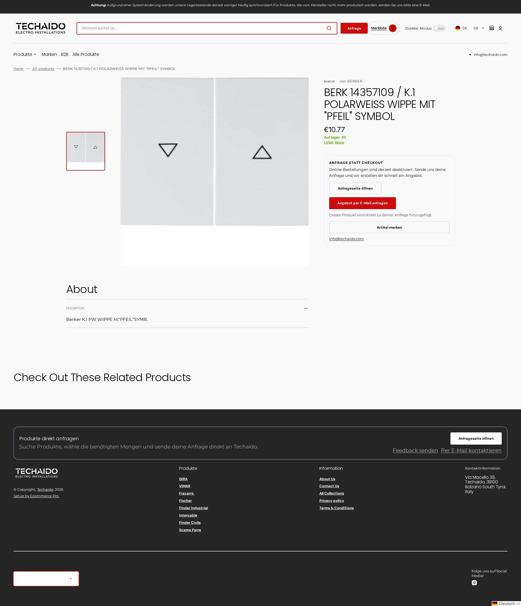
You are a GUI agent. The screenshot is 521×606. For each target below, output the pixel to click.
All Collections (331, 493)
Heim (19, 68)
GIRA (183, 479)
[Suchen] (330, 28)
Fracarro (187, 493)
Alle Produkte (85, 55)
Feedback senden (415, 450)
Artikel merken (389, 227)
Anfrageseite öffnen (355, 188)
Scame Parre (190, 530)
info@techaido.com (490, 54)
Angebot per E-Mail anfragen (362, 203)
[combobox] (207, 28)
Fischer (185, 500)
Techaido (45, 489)
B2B (64, 55)
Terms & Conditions (336, 508)
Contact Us (329, 486)
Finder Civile (190, 522)
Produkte (23, 55)
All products (43, 68)
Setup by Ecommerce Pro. (36, 496)
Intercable (188, 515)
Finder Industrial (193, 508)
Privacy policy (331, 500)
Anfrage (354, 28)
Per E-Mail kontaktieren (471, 450)
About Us (327, 479)
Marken (49, 55)
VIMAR (184, 486)
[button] (500, 28)
